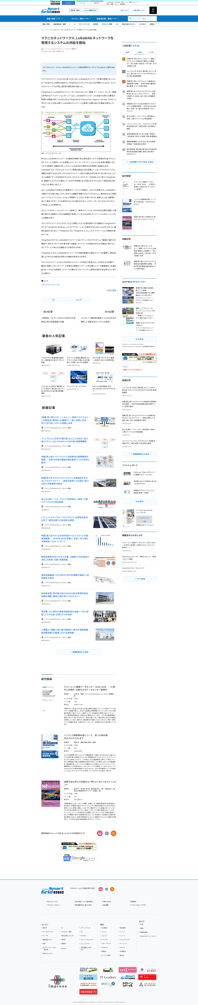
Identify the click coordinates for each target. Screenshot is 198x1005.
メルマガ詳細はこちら (150, 362)
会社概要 (106, 905)
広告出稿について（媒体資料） (84, 901)
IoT (117, 24)
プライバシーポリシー (54, 905)
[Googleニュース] (106, 833)
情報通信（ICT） (47, 939)
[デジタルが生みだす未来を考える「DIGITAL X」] (108, 985)
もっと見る (139, 339)
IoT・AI (82, 3)
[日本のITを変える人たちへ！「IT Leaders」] (108, 978)
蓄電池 (64, 943)
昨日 (127, 52)
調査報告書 (143, 932)
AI (74, 24)
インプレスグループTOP (138, 905)
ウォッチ (122, 947)
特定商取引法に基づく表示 (83, 905)
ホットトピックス (125, 939)
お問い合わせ (107, 901)
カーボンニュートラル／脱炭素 (49, 948)
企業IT (123, 2)
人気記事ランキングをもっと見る (141, 162)
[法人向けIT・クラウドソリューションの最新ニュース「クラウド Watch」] (88, 978)
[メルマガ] (100, 833)
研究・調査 (110, 4)
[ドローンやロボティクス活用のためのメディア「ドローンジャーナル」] (128, 985)
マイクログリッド (48, 932)
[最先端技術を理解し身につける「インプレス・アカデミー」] (147, 985)
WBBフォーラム (47, 953)
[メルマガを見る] (101, 889)
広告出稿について (139, 10)
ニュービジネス (85, 943)
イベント (104, 932)
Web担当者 (110, 2)
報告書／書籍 (75, 10)
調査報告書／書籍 (59, 24)
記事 (141, 924)
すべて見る (141, 579)
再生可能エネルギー (129, 24)
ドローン (116, 4)
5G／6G (45, 936)
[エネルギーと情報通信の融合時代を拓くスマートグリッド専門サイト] (128, 978)
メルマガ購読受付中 (90, 10)
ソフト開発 (129, 2)
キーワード (123, 943)
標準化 (64, 939)
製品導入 (96, 3)
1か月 (151, 52)
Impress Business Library (131, 346)
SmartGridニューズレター (148, 936)
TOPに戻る (111, 290)
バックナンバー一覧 (144, 519)
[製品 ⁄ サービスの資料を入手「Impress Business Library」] (88, 985)
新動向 (104, 951)
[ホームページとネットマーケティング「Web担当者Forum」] (128, 970)
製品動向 (123, 928)
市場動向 (123, 951)
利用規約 (133, 901)
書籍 (141, 928)
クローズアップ (106, 943)
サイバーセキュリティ (87, 939)
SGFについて (125, 10)
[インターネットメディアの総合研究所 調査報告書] (147, 970)
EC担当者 (117, 2)
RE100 (64, 948)
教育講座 (122, 4)
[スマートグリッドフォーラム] (52, 891)
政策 (44, 943)
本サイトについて (52, 901)
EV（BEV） (142, 24)
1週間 (139, 52)
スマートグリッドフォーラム (52, 10)
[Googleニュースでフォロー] (106, 889)
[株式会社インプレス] (58, 981)
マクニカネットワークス (50, 284)
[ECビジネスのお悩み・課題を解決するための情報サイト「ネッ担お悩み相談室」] (88, 992)
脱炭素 (95, 24)
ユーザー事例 (106, 955)
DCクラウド (136, 2)
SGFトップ (44, 30)
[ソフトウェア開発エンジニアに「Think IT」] (108, 970)
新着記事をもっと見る (80, 652)
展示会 (122, 955)
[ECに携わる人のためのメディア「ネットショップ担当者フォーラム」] (147, 978)
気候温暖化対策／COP (86, 948)
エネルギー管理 (107, 24)
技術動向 (104, 928)
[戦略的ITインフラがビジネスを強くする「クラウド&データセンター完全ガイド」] (88, 970)
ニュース (104, 936)
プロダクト (105, 947)
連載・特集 (46, 24)
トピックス (105, 939)
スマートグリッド (84, 24)
